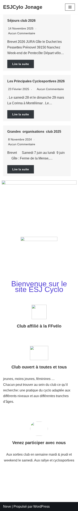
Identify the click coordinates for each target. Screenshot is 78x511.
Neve (7, 506)
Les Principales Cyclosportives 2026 (36, 81)
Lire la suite (20, 64)
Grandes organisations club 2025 (34, 131)
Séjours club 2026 (21, 20)
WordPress (41, 506)
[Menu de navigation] (70, 7)
